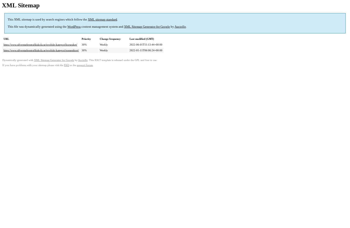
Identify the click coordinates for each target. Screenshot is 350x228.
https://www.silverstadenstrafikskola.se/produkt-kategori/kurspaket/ (40, 44)
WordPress (74, 26)
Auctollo (180, 26)
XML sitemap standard (102, 19)
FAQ (66, 65)
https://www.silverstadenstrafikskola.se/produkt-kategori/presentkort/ (41, 50)
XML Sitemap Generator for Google (147, 26)
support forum (85, 65)
